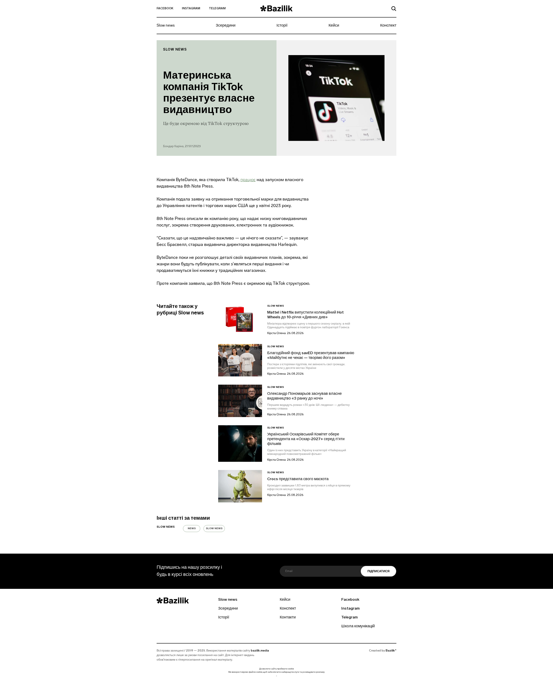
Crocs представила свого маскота (298, 479)
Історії (282, 26)
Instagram (191, 8)
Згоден (276, 675)
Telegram (217, 8)
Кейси (334, 26)
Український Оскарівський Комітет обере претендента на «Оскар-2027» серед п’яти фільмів (306, 439)
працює (248, 179)
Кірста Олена (276, 333)
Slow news (166, 26)
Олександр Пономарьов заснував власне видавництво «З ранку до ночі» (304, 396)
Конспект (388, 26)
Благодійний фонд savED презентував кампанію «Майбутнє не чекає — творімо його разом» (310, 355)
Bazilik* (391, 650)
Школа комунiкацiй (358, 626)
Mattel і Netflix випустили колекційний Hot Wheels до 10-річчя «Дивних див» (305, 315)
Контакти (288, 618)
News (192, 528)
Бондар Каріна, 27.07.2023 (182, 146)
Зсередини (225, 26)
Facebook (165, 8)
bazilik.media (260, 650)
